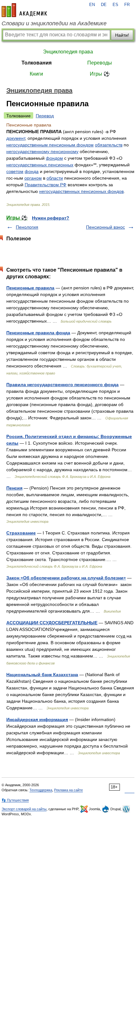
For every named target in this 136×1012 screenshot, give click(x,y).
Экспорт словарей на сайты (24, 809)
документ (15, 138)
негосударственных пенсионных (39, 164)
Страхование (21, 532)
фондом (54, 158)
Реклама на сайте (68, 790)
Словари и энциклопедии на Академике (54, 23)
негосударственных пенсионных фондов (81, 191)
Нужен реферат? (50, 217)
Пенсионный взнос (105, 227)
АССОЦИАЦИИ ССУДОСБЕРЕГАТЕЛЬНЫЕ (51, 622)
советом (14, 171)
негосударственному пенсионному (42, 151)
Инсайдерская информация (37, 719)
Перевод (45, 115)
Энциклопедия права (68, 51)
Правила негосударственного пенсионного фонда (62, 384)
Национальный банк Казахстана (42, 674)
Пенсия (14, 488)
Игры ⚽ (100, 74)
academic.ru (24, 10)
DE (104, 5)
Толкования (37, 62)
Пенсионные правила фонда (38, 332)
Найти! (122, 35)
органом (33, 178)
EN (92, 5)
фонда (32, 171)
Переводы (99, 62)
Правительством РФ (45, 184)
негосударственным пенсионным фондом (50, 144)
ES (115, 5)
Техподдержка (40, 790)
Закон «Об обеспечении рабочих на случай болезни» (66, 577)
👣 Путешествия (15, 800)
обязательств (108, 144)
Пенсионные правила (30, 287)
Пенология (27, 227)
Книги (36, 74)
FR (127, 5)
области (54, 178)
